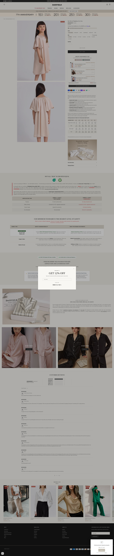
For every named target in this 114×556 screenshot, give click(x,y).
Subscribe (57, 282)
